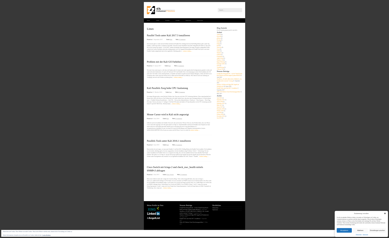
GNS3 (218, 51)
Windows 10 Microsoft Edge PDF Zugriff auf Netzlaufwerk (194, 215)
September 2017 (221, 103)
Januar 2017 (220, 107)
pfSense (219, 38)
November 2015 (221, 116)
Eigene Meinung (221, 62)
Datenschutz (359, 234)
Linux (218, 42)
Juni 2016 (219, 112)
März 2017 (219, 105)
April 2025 (219, 98)
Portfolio (167, 20)
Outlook (219, 54)
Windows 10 (220, 60)
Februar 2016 (220, 114)
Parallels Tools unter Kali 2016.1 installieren (169, 141)
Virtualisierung (220, 67)
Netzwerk (219, 47)
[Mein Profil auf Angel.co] (153, 220)
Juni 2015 (219, 118)
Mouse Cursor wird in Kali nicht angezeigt (168, 114)
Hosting (219, 40)
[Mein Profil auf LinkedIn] (153, 215)
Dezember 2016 (220, 109)
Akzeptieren (344, 230)
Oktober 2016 (220, 110)
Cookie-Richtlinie (46, 235)
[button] (385, 213)
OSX (218, 65)
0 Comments (182, 39)
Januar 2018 (220, 101)
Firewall (219, 36)
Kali (171, 39)
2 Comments (178, 145)
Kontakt (178, 20)
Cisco (168, 174)
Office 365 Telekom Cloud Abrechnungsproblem (228, 92)
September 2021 (221, 99)
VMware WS (220, 69)
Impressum (365, 234)
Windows (219, 52)
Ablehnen (360, 230)
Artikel (157, 20)
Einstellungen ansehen (377, 230)
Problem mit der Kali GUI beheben (164, 61)
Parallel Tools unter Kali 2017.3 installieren (168, 35)
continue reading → (187, 51)
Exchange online (221, 63)
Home (148, 20)
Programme (219, 56)
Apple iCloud (220, 58)
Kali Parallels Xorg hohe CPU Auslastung (167, 88)
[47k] (194, 10)
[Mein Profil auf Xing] (153, 210)
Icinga (172, 174)
